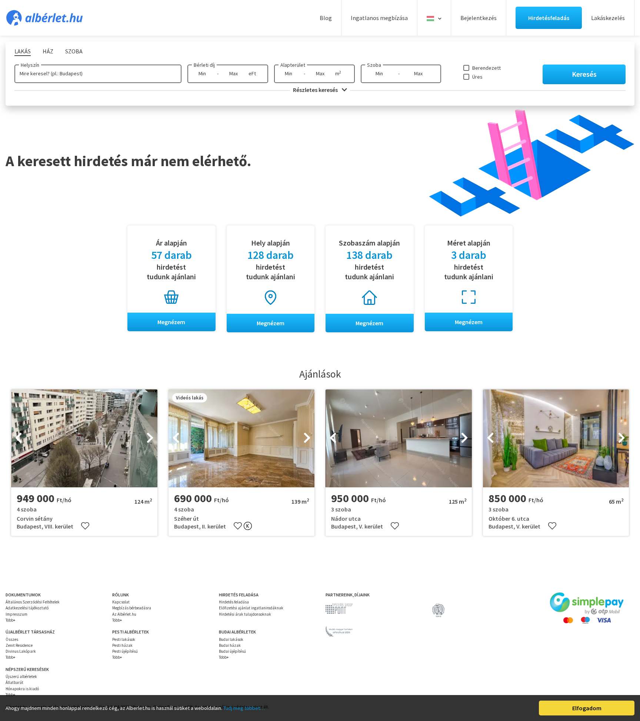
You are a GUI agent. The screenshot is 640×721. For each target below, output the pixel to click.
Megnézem (171, 322)
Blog (326, 18)
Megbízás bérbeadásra (131, 607)
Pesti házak (122, 645)
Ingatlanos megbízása (379, 18)
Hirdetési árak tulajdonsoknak (245, 614)
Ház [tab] (48, 51)
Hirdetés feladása (234, 602)
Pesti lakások (123, 639)
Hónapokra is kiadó (22, 688)
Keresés (584, 74)
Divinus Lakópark (21, 651)
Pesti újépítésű (125, 651)
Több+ (10, 620)
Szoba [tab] (74, 51)
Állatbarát (14, 682)
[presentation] (18, 438)
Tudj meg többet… (244, 708)
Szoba (374, 65)
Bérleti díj (204, 65)
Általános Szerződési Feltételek (33, 602)
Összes (12, 639)
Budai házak (230, 645)
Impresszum (16, 614)
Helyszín (30, 65)
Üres (477, 76)
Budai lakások (231, 639)
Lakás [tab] (22, 51)
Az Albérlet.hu (124, 614)
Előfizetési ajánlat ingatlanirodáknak (251, 607)
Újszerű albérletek (21, 676)
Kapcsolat (121, 602)
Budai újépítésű (232, 651)
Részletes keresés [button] (316, 89)
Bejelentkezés (478, 18)
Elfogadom (586, 708)
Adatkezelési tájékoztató (27, 607)
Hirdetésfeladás (548, 18)
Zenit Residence (19, 645)
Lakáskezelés (608, 18)
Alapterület (292, 65)
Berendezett (486, 68)
